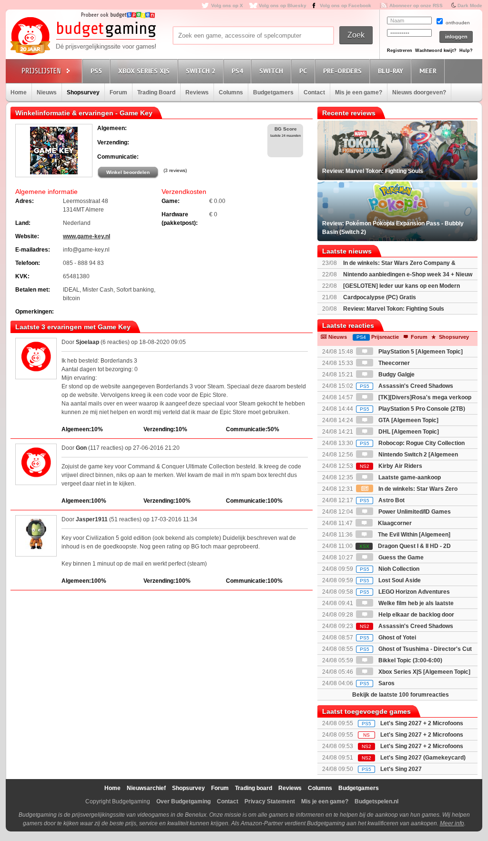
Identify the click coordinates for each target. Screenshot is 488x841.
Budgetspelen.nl (376, 801)
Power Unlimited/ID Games (414, 511)
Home (18, 92)
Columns (231, 92)
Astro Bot (382, 500)
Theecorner (393, 363)
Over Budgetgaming (183, 801)
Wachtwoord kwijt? (436, 50)
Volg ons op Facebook (345, 5)
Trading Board (156, 92)
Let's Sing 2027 (401, 769)
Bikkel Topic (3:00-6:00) (409, 660)
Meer (428, 71)
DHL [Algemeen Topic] (408, 431)
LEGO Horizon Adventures (405, 591)
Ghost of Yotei (388, 637)
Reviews (197, 92)
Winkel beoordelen (128, 172)
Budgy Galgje (396, 374)
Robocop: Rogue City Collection (412, 443)
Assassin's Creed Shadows (406, 386)
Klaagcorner (394, 523)
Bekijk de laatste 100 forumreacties (400, 694)
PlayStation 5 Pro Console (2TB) (412, 408)
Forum (118, 92)
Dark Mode (470, 5)
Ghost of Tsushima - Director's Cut (416, 649)
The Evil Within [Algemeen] (413, 534)
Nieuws (47, 92)
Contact (314, 92)
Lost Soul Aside (390, 580)
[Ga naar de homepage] (83, 37)
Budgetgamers (273, 92)
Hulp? (466, 50)
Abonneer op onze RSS (416, 5)
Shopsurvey (83, 92)
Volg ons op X (227, 5)
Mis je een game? (358, 92)
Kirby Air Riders (391, 466)
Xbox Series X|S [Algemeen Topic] (423, 672)
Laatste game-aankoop (409, 477)
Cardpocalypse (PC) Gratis (379, 297)
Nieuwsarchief (146, 788)
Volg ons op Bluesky (282, 5)
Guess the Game (400, 557)
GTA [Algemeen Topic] (407, 420)
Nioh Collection (389, 569)
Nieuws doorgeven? (419, 92)
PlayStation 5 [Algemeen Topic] (420, 351)
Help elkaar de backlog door (415, 614)
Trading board (253, 788)
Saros (377, 683)
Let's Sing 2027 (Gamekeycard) (423, 757)
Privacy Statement (269, 801)
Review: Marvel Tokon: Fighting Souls (393, 308)
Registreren (399, 50)
